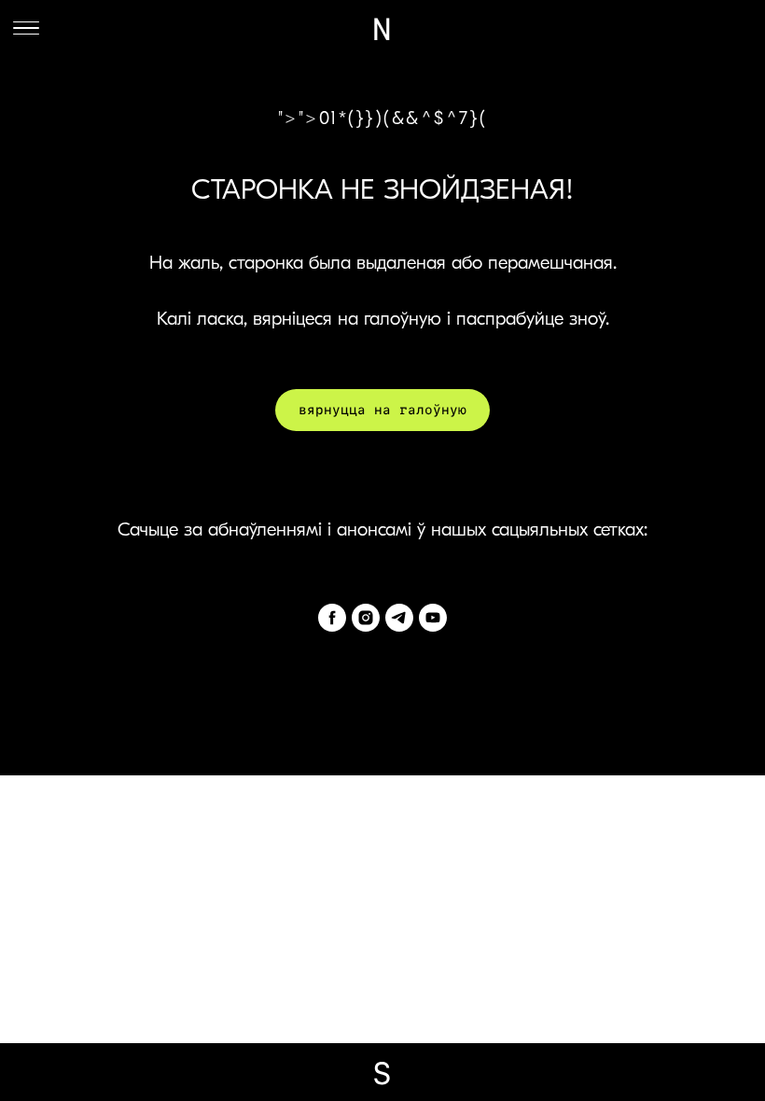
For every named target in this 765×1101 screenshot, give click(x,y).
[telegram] (399, 618)
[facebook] (332, 618)
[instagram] (366, 618)
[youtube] (433, 618)
